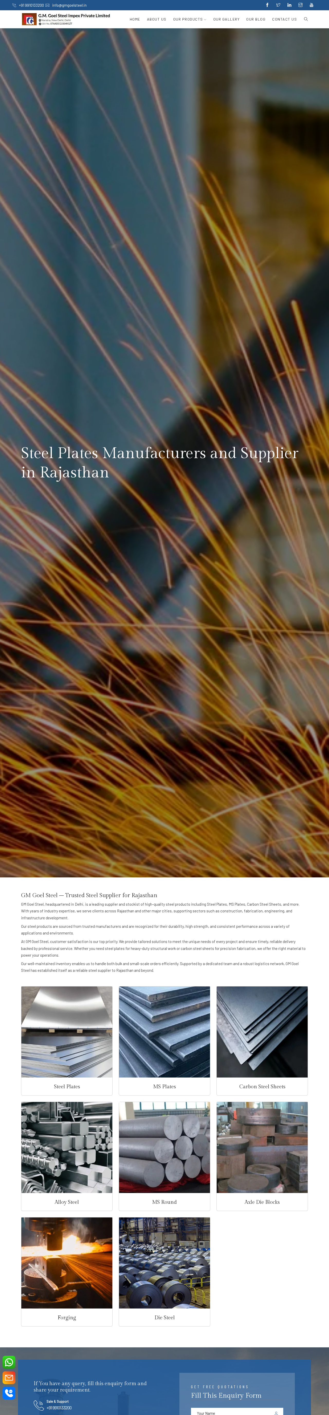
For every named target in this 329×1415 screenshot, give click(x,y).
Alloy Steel (67, 1202)
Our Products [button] (188, 19)
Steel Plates (67, 1087)
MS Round (164, 1202)
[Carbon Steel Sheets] (262, 1032)
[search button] (304, 19)
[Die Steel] (164, 1263)
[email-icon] (9, 1377)
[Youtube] (311, 5)
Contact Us (284, 19)
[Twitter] (278, 5)
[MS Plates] (164, 1032)
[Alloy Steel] (66, 1147)
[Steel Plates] (66, 1032)
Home (135, 19)
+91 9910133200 (31, 5)
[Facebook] (267, 5)
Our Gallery (226, 19)
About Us (157, 19)
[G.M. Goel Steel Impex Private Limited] (66, 19)
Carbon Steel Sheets (262, 1087)
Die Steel (164, 1318)
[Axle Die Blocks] (262, 1147)
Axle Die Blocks (262, 1202)
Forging (67, 1318)
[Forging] (66, 1263)
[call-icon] (9, 1393)
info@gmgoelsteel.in (69, 5)
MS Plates (164, 1087)
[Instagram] (300, 5)
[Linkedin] (289, 5)
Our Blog (256, 19)
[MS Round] (164, 1147)
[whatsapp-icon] (9, 1362)
